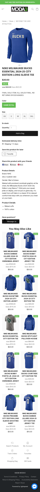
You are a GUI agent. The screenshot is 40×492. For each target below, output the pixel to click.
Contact (33, 477)
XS (4, 116)
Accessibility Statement (30, 480)
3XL (31, 116)
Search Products (12, 446)
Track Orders (12, 454)
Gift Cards (27, 461)
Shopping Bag (12, 461)
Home (4, 21)
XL (25, 116)
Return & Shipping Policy (11, 480)
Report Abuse (20, 483)
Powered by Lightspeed (20, 486)
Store (11, 21)
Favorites (27, 454)
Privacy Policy (24, 477)
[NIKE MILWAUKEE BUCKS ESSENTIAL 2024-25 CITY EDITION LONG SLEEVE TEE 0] (20, 45)
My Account (27, 446)
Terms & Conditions (10, 477)
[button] (20, 9)
